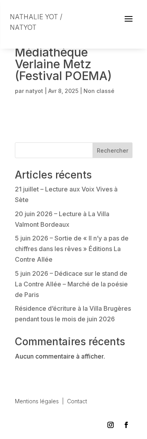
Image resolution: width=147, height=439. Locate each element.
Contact (77, 401)
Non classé (98, 90)
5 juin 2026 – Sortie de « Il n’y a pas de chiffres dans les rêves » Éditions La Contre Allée (72, 248)
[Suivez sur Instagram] (110, 425)
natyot (34, 90)
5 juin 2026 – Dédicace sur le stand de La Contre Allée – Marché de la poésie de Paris (71, 284)
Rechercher (112, 150)
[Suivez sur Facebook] (126, 425)
